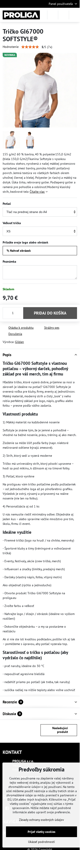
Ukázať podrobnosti (41, 842)
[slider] (30, 47)
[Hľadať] (52, 14)
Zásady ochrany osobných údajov (41, 820)
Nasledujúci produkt (60, 730)
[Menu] (74, 14)
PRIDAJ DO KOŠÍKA (50, 313)
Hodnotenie (11, 47)
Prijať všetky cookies (41, 832)
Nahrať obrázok (20, 251)
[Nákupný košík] (63, 14)
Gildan (19, 342)
